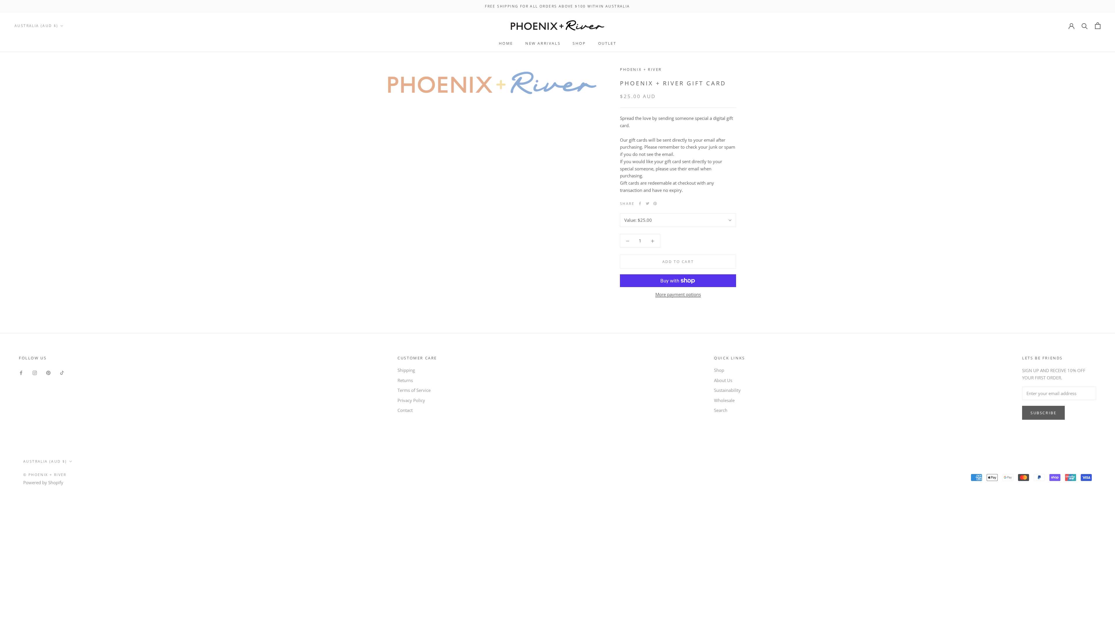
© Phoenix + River (44, 474)
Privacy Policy (411, 400)
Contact (405, 410)
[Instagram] (35, 372)
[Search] (1085, 26)
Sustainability (727, 390)
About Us (723, 380)
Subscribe (1043, 412)
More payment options (678, 294)
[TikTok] (62, 372)
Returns (405, 380)
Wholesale (724, 400)
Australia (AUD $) (36, 25)
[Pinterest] (655, 203)
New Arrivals (542, 43)
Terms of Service (414, 390)
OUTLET (607, 43)
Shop (579, 43)
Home (506, 43)
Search (720, 410)
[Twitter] (647, 203)
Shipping (406, 370)
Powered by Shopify (43, 482)
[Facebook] (640, 203)
